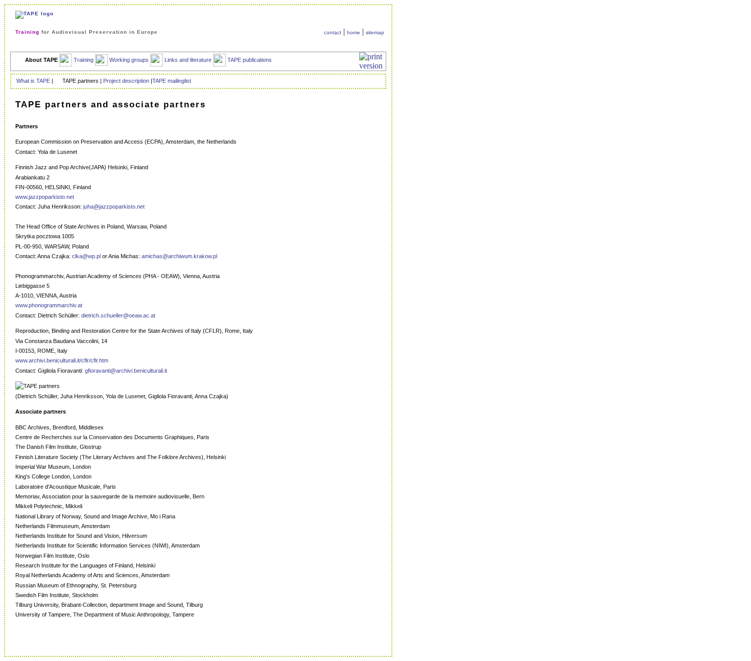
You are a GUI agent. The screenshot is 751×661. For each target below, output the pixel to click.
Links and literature (187, 60)
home (353, 32)
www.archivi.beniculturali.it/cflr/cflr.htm (61, 360)
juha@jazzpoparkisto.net (114, 206)
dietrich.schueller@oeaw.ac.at (118, 315)
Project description (126, 81)
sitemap (375, 32)
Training (82, 60)
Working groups (128, 60)
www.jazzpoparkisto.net (44, 197)
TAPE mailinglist (171, 81)
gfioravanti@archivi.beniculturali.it (126, 371)
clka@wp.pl (86, 256)
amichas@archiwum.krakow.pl (179, 256)
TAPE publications (249, 60)
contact (332, 32)
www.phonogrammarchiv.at (48, 305)
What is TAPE (33, 81)
